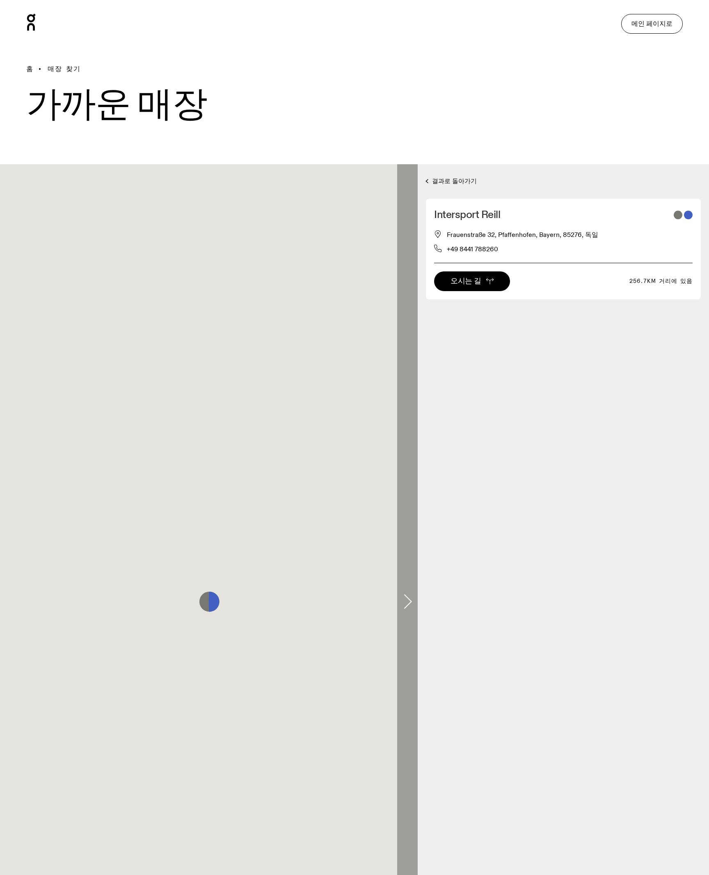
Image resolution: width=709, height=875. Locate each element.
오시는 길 (466, 281)
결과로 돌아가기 (453, 181)
